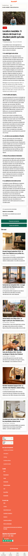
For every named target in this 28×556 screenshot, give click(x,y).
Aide (4, 502)
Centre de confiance (8, 520)
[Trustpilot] (8, 542)
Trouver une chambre (14, 225)
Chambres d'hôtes (7, 460)
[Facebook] (4, 535)
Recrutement (6, 474)
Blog (4, 471)
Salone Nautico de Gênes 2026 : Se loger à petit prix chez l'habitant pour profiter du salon (14, 89)
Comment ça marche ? (8, 513)
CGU (4, 488)
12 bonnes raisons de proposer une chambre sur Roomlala (13, 528)
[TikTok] (9, 535)
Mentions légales (7, 485)
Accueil (5, 27)
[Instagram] (6, 535)
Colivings (5, 457)
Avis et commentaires (8, 523)
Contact (5, 506)
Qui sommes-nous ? (7, 509)
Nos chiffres (6, 492)
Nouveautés (6, 495)
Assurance (5, 516)
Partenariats (6, 481)
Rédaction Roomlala (8, 41)
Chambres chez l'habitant (8, 450)
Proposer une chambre (14, 221)
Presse (5, 478)
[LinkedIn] (12, 535)
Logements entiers (7, 463)
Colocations (6, 453)
